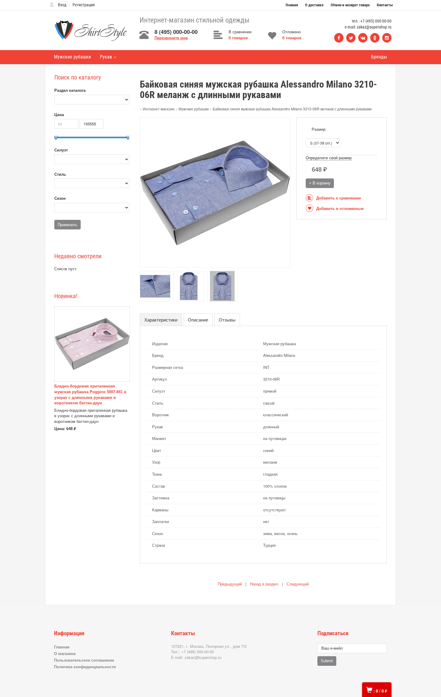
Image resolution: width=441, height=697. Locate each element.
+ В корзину (320, 183)
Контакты (385, 5)
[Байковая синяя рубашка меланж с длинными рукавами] (215, 192)
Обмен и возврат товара (350, 5)
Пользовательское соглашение (84, 660)
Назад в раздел (264, 584)
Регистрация (84, 4)
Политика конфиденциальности (85, 666)
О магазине (65, 653)
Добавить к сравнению (338, 198)
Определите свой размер (329, 158)
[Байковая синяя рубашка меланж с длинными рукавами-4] (222, 286)
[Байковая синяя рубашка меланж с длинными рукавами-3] (188, 286)
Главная (292, 5)
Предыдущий (230, 584)
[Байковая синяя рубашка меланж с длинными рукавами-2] (155, 286)
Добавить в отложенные (340, 208)
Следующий (297, 584)
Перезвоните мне (171, 37)
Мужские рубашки (72, 57)
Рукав (106, 57)
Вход (62, 4)
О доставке (314, 5)
